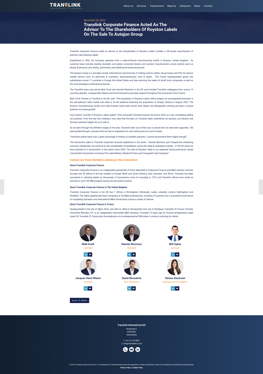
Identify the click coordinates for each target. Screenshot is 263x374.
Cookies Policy (137, 368)
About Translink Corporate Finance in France (92, 204)
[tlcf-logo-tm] (66, 6)
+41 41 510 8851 (132, 340)
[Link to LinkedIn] (86, 254)
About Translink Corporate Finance (87, 165)
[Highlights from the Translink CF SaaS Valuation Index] (2, 187)
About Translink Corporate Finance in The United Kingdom (98, 187)
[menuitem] (128, 6)
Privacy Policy (125, 368)
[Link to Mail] (90, 254)
